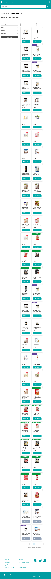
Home (2, 13)
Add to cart (25, 41)
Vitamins (7, 13)
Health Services (22, 565)
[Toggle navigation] (49, 2)
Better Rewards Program (24, 562)
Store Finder (7, 562)
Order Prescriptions (23, 561)
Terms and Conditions (9, 567)
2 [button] (36, 544)
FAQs (6, 565)
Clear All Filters (9, 37)
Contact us (7, 561)
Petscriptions (21, 559)
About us (7, 559)
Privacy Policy (7, 564)
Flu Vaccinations (22, 567)
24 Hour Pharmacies (23, 564)
